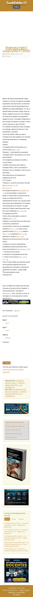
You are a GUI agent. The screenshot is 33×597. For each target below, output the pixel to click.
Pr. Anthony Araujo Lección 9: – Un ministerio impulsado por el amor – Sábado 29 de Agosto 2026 (16, 525)
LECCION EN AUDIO (11, 437)
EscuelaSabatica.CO (16, 2)
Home (22, 590)
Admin (16, 594)
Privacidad (21, 592)
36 (25, 211)
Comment (6, 342)
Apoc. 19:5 (6, 234)
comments (7, 56)
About (27, 590)
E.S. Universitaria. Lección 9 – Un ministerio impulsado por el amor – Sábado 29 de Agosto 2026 (16, 531)
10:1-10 (5, 259)
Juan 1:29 (20, 211)
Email (5, 327)
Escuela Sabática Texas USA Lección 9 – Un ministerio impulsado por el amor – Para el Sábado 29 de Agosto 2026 (16, 544)
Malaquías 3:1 (7, 293)
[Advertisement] (16, 29)
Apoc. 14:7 (12, 218)
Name (5, 320)
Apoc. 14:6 (15, 150)
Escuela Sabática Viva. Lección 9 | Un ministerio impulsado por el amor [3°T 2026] (15, 549)
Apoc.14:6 (6, 188)
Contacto (11, 592)
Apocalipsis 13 (9, 185)
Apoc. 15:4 (19, 236)
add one (16, 310)
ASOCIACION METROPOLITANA (15, 422)
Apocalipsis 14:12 (23, 249)
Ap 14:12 (22, 234)
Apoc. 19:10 (23, 257)
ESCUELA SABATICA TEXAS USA (15, 426)
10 (11, 188)
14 (16, 185)
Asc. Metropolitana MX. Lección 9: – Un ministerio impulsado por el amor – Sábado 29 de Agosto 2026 (15, 538)
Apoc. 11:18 (13, 229)
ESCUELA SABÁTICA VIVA (13, 430)
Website (5, 335)
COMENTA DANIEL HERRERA (14, 434)
